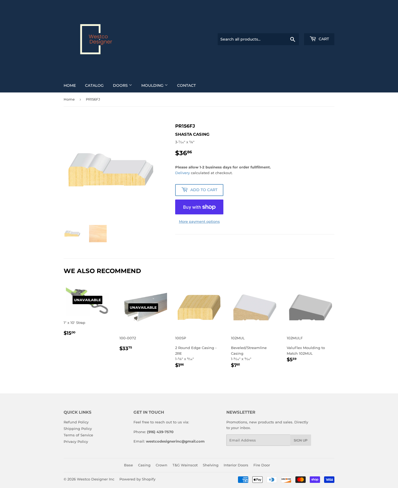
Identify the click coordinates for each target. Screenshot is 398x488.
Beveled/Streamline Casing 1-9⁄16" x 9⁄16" (249, 352)
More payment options (199, 221)
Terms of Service (78, 435)
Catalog (94, 85)
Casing (144, 465)
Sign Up (301, 440)
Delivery (182, 173)
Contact (186, 85)
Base (128, 465)
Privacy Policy (76, 441)
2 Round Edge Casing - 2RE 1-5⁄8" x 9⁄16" (196, 352)
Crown (161, 465)
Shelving (210, 465)
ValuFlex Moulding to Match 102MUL (306, 349)
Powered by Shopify (137, 479)
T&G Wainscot (185, 465)
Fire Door (261, 465)
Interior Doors (236, 465)
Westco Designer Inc (95, 479)
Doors (121, 85)
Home (70, 85)
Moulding (153, 85)
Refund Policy (76, 422)
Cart (323, 38)
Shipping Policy (78, 428)
